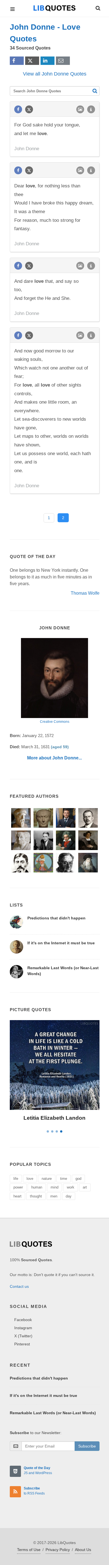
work (70, 1187)
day (69, 1196)
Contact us (19, 1286)
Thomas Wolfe (85, 593)
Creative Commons (54, 722)
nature (47, 1178)
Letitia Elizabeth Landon (54, 1118)
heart (17, 1196)
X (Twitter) (23, 1336)
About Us (83, 1549)
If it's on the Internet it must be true (61, 943)
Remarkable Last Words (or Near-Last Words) (53, 1413)
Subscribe (87, 1446)
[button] (97, 7)
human (36, 1187)
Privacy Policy (58, 1549)
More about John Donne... (54, 758)
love (30, 1178)
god (78, 1178)
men (53, 1196)
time (63, 1178)
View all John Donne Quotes (54, 74)
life (15, 1178)
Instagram (23, 1328)
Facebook (23, 1319)
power (18, 1187)
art (85, 1187)
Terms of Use (29, 1549)
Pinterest (22, 1344)
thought (36, 1196)
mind (54, 1187)
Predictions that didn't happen (56, 918)
